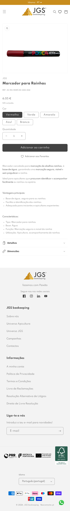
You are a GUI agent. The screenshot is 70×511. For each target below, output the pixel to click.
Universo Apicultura (18, 324)
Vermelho (12, 115)
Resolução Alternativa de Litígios (26, 396)
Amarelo (49, 115)
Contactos (13, 346)
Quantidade (9, 129)
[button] (54, 13)
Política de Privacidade (20, 374)
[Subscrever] (59, 431)
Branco (25, 122)
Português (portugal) (33, 481)
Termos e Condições (19, 381)
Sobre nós (13, 316)
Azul (9, 122)
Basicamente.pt (47, 505)
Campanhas (14, 338)
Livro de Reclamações (20, 389)
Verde (31, 115)
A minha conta (15, 366)
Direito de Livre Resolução (22, 403)
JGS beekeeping (31, 505)
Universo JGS (15, 331)
